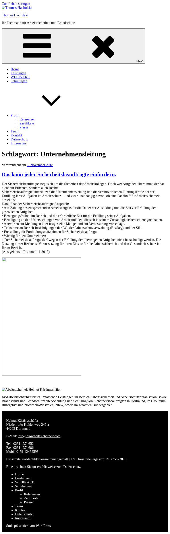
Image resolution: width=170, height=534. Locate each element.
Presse (23, 127)
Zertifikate (26, 123)
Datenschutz (19, 139)
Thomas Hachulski (15, 15)
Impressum (18, 143)
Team (14, 131)
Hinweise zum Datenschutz (61, 467)
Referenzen (27, 119)
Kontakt (16, 135)
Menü (139, 61)
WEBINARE (20, 77)
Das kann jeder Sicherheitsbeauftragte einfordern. (59, 174)
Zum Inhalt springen (16, 4)
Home (15, 69)
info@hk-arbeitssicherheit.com (39, 436)
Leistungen (18, 73)
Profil (14, 115)
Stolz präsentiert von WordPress (28, 526)
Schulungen (19, 81)
